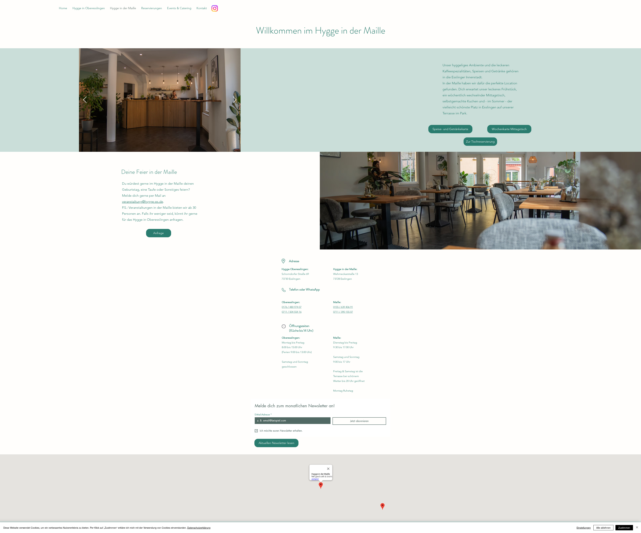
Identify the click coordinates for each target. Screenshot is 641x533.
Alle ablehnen (603, 527)
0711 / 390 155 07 (343, 311)
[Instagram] (214, 8)
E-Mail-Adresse (263, 414)
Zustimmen (624, 527)
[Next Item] (235, 100)
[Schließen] (637, 527)
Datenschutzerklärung (198, 527)
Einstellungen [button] (584, 527)
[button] (450, 129)
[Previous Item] (85, 100)
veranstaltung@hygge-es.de (142, 202)
